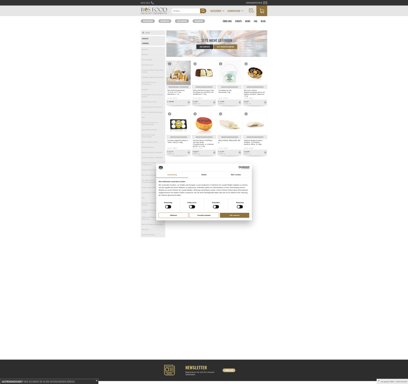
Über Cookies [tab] (236, 175)
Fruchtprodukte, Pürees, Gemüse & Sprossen (152, 95)
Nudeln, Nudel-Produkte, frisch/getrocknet (149, 164)
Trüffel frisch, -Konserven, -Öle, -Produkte (151, 211)
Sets (143, 198)
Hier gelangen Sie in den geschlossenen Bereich (38, 381)
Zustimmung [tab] (172, 175)
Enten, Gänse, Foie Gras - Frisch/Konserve (149, 83)
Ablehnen (173, 215)
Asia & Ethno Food (147, 65)
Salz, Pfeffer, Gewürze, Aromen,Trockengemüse (149, 181)
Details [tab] (204, 175)
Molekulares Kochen (148, 147)
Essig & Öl (145, 89)
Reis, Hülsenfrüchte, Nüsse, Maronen (153, 175)
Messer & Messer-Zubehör (150, 142)
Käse (143, 117)
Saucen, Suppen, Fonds (148, 187)
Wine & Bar (145, 229)
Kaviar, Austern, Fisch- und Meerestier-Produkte (149, 123)
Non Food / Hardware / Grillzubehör (152, 157)
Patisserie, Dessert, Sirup (149, 170)
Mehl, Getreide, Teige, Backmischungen (148, 136)
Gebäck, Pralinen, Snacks (149, 102)
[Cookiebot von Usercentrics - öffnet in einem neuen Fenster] (240, 167)
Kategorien (215, 11)
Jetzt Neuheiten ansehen (225, 47)
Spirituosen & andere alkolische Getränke (151, 204)
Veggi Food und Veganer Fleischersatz (149, 218)
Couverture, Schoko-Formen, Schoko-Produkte (153, 71)
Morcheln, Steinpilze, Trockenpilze (152, 152)
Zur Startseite (205, 47)
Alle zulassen (234, 215)
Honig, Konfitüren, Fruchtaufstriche (152, 107)
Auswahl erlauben (204, 215)
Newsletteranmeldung (148, 235)
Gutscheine (182, 21)
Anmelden (229, 370)
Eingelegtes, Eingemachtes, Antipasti (153, 77)
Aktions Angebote (147, 60)
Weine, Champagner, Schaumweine (152, 224)
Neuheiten (165, 21)
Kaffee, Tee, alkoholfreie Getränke (152, 112)
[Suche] (203, 10)
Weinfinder (148, 21)
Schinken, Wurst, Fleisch (149, 192)
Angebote (199, 21)
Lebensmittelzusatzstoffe (149, 130)
